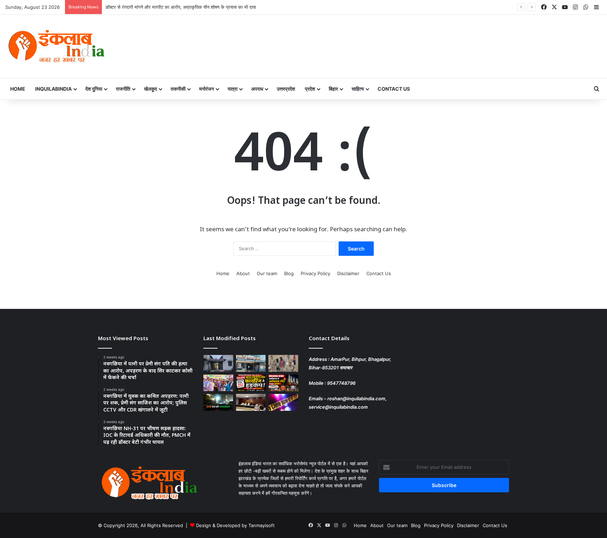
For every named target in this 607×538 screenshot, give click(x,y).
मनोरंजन (206, 89)
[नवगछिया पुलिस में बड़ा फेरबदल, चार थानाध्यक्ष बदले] (218, 363)
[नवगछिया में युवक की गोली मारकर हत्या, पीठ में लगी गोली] (283, 402)
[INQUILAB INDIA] (56, 46)
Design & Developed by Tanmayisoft (235, 525)
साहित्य (358, 89)
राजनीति (123, 89)
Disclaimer (348, 273)
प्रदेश (310, 89)
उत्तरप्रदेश (286, 89)
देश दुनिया (93, 89)
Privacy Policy (315, 273)
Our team (267, 273)
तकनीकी (178, 89)
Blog (289, 273)
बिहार (333, 89)
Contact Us (394, 89)
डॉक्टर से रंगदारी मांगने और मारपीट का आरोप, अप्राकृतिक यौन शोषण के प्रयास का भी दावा (180, 7)
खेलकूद (150, 89)
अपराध (257, 89)
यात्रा (232, 89)
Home (17, 89)
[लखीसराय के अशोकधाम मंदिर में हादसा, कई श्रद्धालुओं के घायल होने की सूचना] (283, 383)
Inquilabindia (53, 89)
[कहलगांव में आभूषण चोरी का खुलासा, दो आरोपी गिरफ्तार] (283, 363)
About (243, 273)
